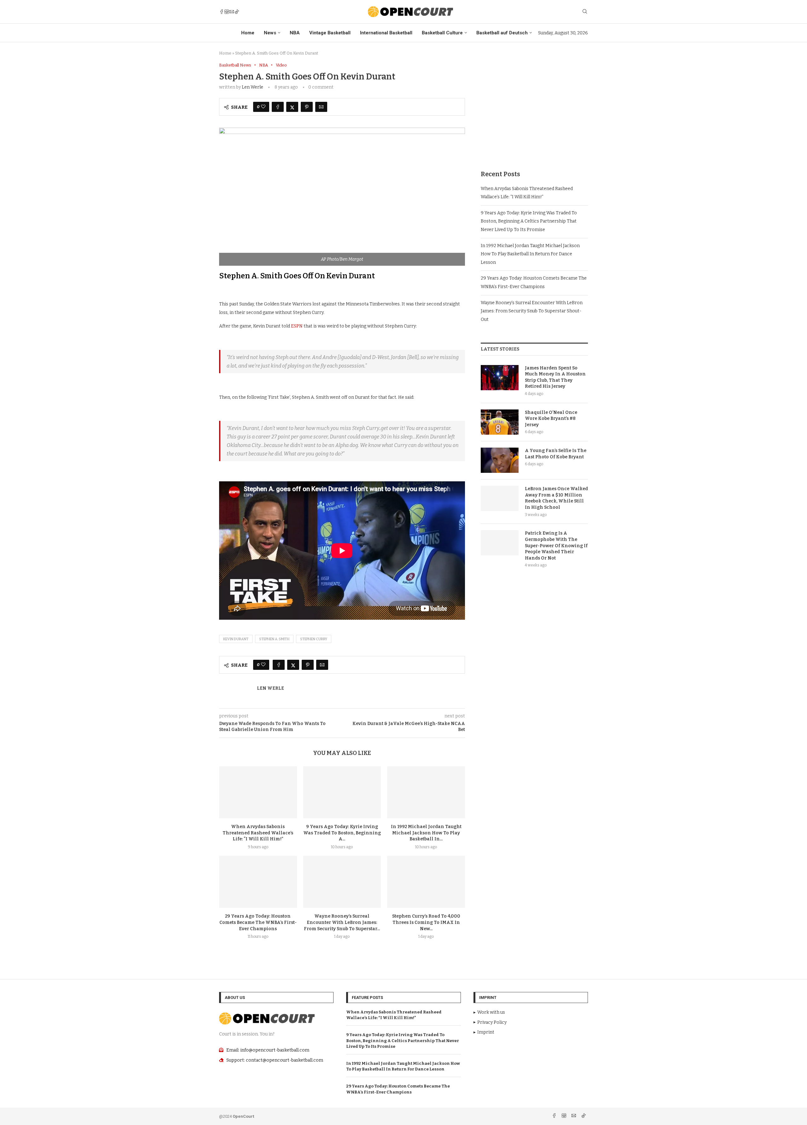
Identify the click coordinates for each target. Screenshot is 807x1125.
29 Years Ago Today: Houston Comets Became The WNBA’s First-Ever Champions (258, 922)
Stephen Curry (313, 639)
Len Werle (252, 87)
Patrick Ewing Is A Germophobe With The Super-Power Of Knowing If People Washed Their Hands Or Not (556, 545)
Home (247, 33)
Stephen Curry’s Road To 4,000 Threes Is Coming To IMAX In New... (426, 922)
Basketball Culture (442, 33)
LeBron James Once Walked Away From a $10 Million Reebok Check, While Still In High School (556, 498)
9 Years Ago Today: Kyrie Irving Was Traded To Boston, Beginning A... (342, 833)
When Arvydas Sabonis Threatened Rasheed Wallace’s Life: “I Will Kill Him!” (258, 833)
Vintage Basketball (330, 33)
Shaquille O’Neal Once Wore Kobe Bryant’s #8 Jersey (551, 418)
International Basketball (386, 33)
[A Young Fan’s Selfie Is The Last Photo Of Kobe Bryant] (500, 460)
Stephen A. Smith (274, 639)
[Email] (231, 11)
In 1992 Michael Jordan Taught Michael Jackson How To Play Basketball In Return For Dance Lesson (530, 254)
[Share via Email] (321, 107)
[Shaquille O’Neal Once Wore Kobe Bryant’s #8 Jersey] (500, 422)
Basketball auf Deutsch (502, 33)
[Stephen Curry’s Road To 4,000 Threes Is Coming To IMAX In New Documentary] (426, 882)
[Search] (585, 11)
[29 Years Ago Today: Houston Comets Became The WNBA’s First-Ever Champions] (258, 882)
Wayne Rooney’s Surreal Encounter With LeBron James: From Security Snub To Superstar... (342, 922)
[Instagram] (226, 11)
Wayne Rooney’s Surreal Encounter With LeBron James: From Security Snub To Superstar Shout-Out (532, 311)
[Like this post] (263, 107)
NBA (295, 33)
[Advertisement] (534, 107)
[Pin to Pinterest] (307, 107)
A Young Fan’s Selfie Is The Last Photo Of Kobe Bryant (555, 454)
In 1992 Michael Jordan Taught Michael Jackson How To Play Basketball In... (426, 833)
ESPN (297, 326)
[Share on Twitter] (292, 107)
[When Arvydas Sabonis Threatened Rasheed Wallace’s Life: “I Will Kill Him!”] (258, 792)
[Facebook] (221, 11)
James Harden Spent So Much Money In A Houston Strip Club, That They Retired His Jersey (555, 377)
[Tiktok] (236, 11)
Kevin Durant (235, 639)
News (270, 33)
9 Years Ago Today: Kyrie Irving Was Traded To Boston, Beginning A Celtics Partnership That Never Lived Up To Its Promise (529, 221)
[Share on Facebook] (278, 107)
